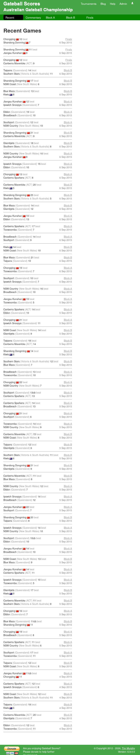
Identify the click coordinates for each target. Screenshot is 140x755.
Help (112, 3)
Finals (89, 17)
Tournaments (88, 3)
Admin (123, 3)
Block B (70, 17)
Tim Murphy (128, 748)
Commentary (33, 17)
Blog (103, 3)
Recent (9, 17)
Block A (50, 17)
